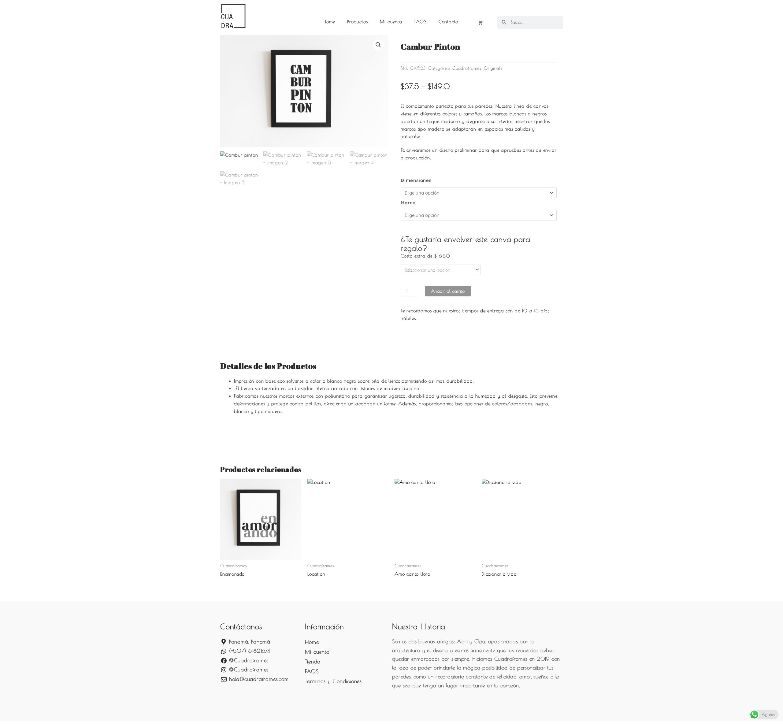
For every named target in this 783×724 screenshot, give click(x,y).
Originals (493, 68)
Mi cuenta (391, 21)
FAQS (420, 21)
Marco (408, 203)
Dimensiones (416, 180)
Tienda (313, 662)
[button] (378, 44)
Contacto (448, 21)
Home (329, 21)
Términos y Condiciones (333, 681)
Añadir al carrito (448, 291)
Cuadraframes (466, 68)
